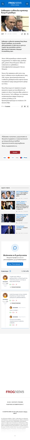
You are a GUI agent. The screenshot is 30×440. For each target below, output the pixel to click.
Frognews (7, 106)
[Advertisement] (15, 359)
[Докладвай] (16, 284)
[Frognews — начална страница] (15, 392)
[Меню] (27, 3)
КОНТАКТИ (14, 402)
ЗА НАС (9, 402)
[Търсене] (2, 3)
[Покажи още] (15, 436)
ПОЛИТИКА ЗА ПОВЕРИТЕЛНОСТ (15, 404)
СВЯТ (2, 34)
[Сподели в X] (28, 34)
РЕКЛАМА (20, 402)
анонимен (5, 281)
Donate (15, 152)
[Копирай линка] (22, 34)
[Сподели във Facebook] (25, 34)
